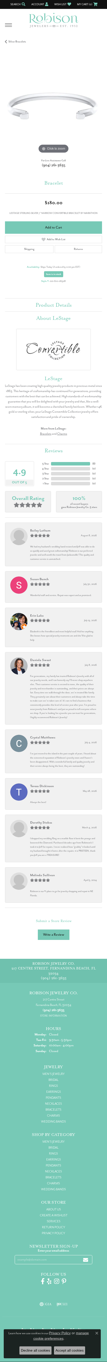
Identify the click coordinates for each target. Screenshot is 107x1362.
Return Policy (53, 1227)
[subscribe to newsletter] (85, 1259)
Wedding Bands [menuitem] (53, 1122)
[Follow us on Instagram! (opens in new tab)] (56, 1281)
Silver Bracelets (17, 41)
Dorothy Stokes (41, 822)
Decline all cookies (35, 1350)
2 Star (45, 478)
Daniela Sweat (40, 660)
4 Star (45, 468)
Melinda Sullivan (42, 875)
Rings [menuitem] (53, 1086)
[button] (17, 4)
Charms (62, 434)
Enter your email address (53, 1251)
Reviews (54, 450)
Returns (78, 249)
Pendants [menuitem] (53, 1098)
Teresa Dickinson (42, 786)
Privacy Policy (53, 1233)
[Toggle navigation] (8, 27)
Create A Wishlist (53, 1215)
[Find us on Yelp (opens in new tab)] (49, 1281)
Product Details (54, 305)
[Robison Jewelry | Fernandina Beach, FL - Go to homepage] (53, 18)
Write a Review (53, 934)
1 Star (46, 483)
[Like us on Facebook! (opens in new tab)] (43, 1281)
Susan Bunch (39, 579)
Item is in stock (53, 274)
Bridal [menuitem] (53, 1080)
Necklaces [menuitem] (53, 1104)
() (94, 463)
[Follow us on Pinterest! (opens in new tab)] (64, 1281)
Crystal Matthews (42, 737)
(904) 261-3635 (53, 165)
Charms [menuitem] (53, 1116)
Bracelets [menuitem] (53, 1110)
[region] (53, 106)
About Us (53, 1209)
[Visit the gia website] (46, 1304)
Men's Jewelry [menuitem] (54, 1074)
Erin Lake (37, 615)
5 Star (45, 463)
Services (53, 1221)
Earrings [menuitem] (53, 1092)
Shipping (29, 249)
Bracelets (46, 434)
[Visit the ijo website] (62, 1304)
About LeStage (53, 318)
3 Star (45, 473)
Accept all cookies (69, 1350)
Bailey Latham (40, 530)
